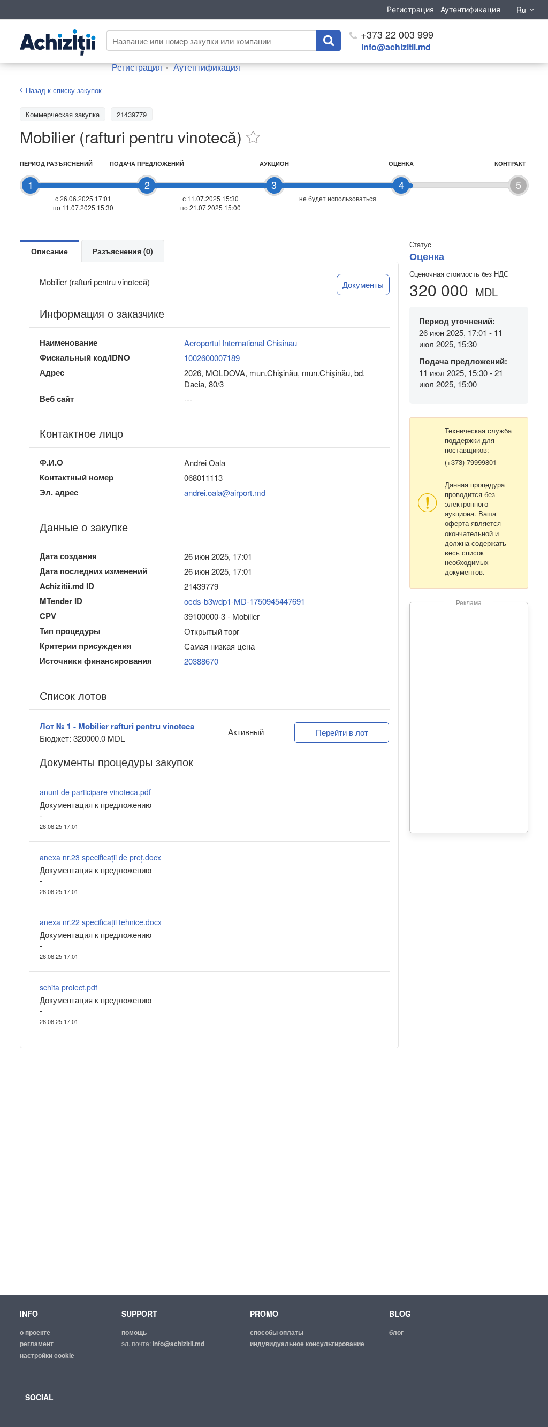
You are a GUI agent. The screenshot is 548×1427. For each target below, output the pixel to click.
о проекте (35, 1332)
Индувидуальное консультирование (307, 1343)
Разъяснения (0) (123, 251)
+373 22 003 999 (395, 34)
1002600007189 (212, 357)
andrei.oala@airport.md (224, 492)
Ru (521, 9)
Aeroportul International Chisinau (240, 342)
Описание (49, 251)
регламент (37, 1343)
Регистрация (410, 9)
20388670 (201, 661)
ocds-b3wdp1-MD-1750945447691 (244, 601)
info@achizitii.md (396, 47)
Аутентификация (470, 9)
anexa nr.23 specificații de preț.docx (100, 857)
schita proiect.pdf (68, 987)
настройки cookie (47, 1355)
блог (396, 1332)
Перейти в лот (342, 732)
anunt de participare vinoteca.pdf (95, 792)
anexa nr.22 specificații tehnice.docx (101, 922)
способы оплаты (276, 1332)
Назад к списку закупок (64, 90)
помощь (134, 1332)
